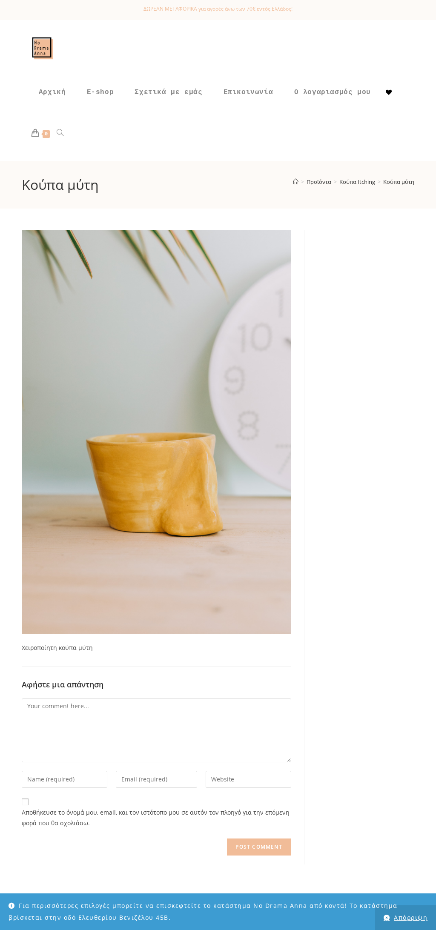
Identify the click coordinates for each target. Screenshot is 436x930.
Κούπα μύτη (398, 182)
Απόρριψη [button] (410, 917)
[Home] (295, 182)
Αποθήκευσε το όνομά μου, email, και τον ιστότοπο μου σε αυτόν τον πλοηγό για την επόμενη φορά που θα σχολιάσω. (156, 817)
